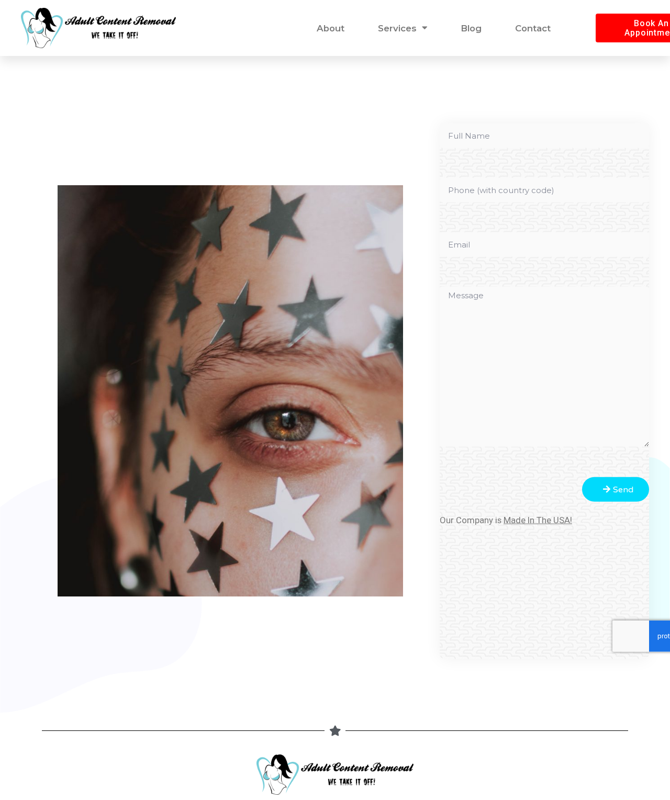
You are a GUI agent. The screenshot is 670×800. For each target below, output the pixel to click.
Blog (471, 28)
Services (397, 28)
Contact (533, 28)
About (330, 28)
